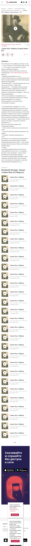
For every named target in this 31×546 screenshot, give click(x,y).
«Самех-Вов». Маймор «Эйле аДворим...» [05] (17, 292)
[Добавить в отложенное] (7, 54)
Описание (4, 61)
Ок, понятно (15, 541)
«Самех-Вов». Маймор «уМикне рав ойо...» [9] (17, 345)
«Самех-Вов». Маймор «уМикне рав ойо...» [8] (17, 354)
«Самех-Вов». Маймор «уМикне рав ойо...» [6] (17, 372)
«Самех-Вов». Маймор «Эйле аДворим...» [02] (17, 319)
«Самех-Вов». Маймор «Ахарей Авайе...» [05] (17, 195)
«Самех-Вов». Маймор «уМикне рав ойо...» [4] (17, 389)
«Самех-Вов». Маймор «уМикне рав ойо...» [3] (17, 398)
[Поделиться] (12, 54)
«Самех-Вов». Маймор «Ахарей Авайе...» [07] (17, 178)
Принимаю (15, 514)
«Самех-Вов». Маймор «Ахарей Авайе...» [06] (17, 187)
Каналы (3, 8)
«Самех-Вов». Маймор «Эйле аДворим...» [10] (17, 248)
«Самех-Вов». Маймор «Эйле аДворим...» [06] (17, 284)
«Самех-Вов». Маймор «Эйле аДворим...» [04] (17, 301)
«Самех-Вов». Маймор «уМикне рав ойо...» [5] (17, 381)
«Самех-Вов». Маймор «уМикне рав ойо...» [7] (17, 363)
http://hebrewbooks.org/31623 (19, 72)
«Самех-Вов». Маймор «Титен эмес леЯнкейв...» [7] (18, 434)
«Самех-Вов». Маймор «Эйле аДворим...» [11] (17, 239)
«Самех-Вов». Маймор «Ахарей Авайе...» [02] (17, 222)
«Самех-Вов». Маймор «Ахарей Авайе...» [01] (17, 231)
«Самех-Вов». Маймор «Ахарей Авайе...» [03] (17, 213)
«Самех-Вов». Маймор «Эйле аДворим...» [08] (17, 266)
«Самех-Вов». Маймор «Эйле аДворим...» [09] (17, 257)
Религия (10, 8)
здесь (19, 538)
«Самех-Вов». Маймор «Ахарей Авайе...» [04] (17, 204)
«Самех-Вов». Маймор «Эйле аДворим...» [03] (17, 310)
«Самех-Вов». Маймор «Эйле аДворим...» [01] (17, 328)
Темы (4, 526)
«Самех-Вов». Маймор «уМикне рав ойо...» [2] (17, 407)
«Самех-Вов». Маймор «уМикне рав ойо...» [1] (17, 416)
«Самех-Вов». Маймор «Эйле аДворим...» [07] (17, 275)
